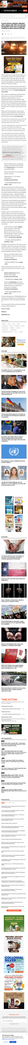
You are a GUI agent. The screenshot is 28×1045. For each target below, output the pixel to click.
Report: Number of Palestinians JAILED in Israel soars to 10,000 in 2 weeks (12, 600)
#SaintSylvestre (10, 167)
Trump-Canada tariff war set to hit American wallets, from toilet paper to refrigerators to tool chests (13, 836)
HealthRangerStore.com (8, 156)
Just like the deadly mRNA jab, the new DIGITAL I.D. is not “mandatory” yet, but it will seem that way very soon (13, 484)
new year (10, 38)
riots (16, 331)
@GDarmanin (13, 282)
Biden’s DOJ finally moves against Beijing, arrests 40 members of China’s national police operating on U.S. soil (12, 667)
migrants (7, 38)
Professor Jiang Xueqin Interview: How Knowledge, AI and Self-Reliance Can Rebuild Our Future (13, 783)
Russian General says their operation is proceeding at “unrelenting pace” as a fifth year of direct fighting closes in (12, 881)
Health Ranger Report (6, 738)
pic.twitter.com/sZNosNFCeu (11, 289)
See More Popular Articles (14, 910)
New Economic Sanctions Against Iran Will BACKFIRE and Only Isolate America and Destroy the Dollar (14, 791)
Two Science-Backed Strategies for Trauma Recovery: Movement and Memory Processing (11, 890)
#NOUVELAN (12, 273)
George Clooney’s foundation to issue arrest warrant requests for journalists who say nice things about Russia (13, 393)
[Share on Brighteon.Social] (2, 34)
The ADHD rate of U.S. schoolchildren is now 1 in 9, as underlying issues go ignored (13, 370)
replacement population (7, 331)
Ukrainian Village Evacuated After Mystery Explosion (11, 839)
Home (2, 20)
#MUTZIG (6, 273)
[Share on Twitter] (8, 34)
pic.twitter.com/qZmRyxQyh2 (11, 180)
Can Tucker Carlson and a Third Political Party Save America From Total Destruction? (13, 769)
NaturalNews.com (5, 314)
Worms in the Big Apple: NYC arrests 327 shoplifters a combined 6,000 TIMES (12, 644)
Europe (17, 37)
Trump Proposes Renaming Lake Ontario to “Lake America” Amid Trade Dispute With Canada (12, 815)
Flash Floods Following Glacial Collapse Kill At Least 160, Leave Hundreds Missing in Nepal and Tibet (12, 827)
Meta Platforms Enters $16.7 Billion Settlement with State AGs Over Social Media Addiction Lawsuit (13, 869)
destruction (14, 37)
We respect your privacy (14, 1023)
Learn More (5, 1041)
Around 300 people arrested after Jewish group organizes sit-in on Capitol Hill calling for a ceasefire (13, 623)
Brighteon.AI (9, 155)
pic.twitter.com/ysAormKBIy (15, 237)
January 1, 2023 (8, 184)
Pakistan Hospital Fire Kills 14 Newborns (9, 823)
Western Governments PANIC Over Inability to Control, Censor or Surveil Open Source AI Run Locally (12, 761)
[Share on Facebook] (5, 34)
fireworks (20, 37)
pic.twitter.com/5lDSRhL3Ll (10, 259)
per (16, 116)
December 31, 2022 (8, 241)
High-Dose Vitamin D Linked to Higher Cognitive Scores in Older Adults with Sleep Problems (12, 843)
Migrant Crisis (3, 38)
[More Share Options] (11, 34)
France (23, 37)
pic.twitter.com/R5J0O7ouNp (11, 276)
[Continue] (25, 1020)
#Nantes (20, 226)
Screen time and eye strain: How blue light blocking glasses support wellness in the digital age (13, 856)
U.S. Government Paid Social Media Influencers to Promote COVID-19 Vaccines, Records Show (12, 811)
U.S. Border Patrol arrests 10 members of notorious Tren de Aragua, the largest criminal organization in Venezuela (12, 557)
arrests (4, 37)
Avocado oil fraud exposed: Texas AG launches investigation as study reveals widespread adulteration (13, 831)
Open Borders (19, 38)
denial (11, 37)
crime (9, 37)
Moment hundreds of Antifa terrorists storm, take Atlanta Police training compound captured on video (13, 689)
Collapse (6, 20)
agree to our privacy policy (8, 1039)
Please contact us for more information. (8, 720)
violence (21, 331)
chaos (7, 37)
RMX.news (3, 311)
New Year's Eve (14, 38)
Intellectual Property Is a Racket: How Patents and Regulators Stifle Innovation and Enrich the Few (13, 873)
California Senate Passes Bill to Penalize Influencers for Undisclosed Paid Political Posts (12, 903)
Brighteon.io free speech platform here (11, 152)
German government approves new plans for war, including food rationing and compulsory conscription (13, 415)
